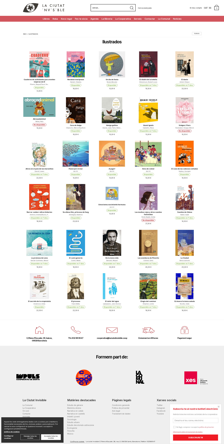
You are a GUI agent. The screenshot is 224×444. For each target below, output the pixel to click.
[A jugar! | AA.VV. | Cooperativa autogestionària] (112, 154)
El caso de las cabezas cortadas (184, 169)
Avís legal (116, 411)
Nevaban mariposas (75, 79)
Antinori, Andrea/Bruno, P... (39, 215)
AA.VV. (75, 171)
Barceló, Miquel (112, 260)
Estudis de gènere (75, 405)
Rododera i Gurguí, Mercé (185, 128)
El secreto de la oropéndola (39, 301)
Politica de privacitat (120, 408)
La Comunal (164, 19)
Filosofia (70, 431)
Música (70, 434)
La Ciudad (185, 258)
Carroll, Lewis (39, 171)
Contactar (150, 19)
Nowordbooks (112, 82)
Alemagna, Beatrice (76, 215)
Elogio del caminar (148, 301)
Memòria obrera (74, 408)
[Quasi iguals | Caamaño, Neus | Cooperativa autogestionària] (148, 110)
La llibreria (107, 19)
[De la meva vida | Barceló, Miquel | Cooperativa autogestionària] (112, 243)
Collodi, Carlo (148, 260)
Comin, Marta (75, 260)
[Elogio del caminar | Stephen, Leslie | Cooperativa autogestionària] (148, 286)
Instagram (161, 408)
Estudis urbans (73, 422)
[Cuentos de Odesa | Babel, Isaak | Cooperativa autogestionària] (185, 197)
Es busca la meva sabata (184, 301)
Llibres (46, 19)
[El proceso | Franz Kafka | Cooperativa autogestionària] (76, 286)
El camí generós (75, 258)
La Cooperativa (123, 19)
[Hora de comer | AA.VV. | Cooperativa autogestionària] (148, 154)
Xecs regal (66, 19)
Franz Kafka (76, 304)
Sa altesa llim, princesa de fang (76, 212)
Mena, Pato (39, 121)
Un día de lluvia (112, 79)
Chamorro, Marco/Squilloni (75, 128)
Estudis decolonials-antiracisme (80, 425)
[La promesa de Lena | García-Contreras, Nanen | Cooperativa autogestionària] (39, 243)
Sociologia (71, 419)
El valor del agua (112, 301)
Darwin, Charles (75, 82)
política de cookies (12, 432)
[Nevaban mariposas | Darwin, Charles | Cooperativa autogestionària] (76, 64)
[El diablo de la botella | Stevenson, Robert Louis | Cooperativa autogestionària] (148, 64)
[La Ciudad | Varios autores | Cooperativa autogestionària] (185, 243)
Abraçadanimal (39, 119)
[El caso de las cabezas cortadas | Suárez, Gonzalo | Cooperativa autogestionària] (185, 154)
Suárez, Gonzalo (185, 171)
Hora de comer (148, 169)
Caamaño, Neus (148, 128)
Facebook (161, 411)
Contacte (26, 414)
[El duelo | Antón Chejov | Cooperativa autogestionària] (185, 64)
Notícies (177, 19)
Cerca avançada (145, 8)
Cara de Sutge (76, 125)
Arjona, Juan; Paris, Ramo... (112, 128)
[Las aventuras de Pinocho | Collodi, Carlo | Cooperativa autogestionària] (148, 243)
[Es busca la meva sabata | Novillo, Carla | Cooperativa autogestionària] (185, 286)
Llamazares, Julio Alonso (112, 304)
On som (26, 411)
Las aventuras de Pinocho (148, 258)
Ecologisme (72, 428)
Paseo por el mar (76, 169)
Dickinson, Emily (39, 304)
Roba (55, 19)
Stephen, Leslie (148, 304)
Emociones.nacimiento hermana (112, 205)
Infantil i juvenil (73, 416)
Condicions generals (121, 405)
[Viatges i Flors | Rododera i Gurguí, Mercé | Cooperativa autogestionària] (185, 110)
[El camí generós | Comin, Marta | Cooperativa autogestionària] (76, 243)
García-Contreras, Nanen (39, 260)
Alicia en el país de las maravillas (39, 169)
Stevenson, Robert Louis (148, 82)
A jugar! (112, 169)
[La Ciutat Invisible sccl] (43, 12)
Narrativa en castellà (76, 414)
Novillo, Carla (184, 304)
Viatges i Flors (184, 125)
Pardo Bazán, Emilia (148, 217)
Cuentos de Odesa (184, 212)
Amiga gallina (112, 125)
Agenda (94, 19)
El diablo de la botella (148, 79)
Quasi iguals (148, 125)
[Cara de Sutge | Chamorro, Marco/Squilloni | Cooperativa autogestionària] (76, 110)
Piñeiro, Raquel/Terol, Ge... (39, 84)
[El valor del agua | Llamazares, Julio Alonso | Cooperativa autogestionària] (112, 286)
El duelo (184, 79)
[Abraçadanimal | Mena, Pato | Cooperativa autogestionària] (39, 107)
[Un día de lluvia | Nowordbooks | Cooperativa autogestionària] (112, 64)
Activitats (26, 416)
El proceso (75, 301)
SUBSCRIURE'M (195, 437)
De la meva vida (112, 258)
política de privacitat (206, 427)
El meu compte (196, 8)
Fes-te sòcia (81, 19)
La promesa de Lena (39, 258)
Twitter (160, 405)
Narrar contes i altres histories (39, 212)
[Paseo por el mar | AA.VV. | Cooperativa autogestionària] (76, 154)
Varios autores (184, 260)
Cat (206, 8)
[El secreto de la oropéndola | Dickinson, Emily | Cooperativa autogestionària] (39, 286)
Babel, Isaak (184, 215)
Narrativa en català (75, 411)
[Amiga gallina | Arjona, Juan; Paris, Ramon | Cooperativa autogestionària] (112, 110)
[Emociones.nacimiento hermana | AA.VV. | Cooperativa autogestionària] (112, 193)
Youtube (160, 414)
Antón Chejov (185, 82)
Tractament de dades (121, 414)
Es (210, 8)
